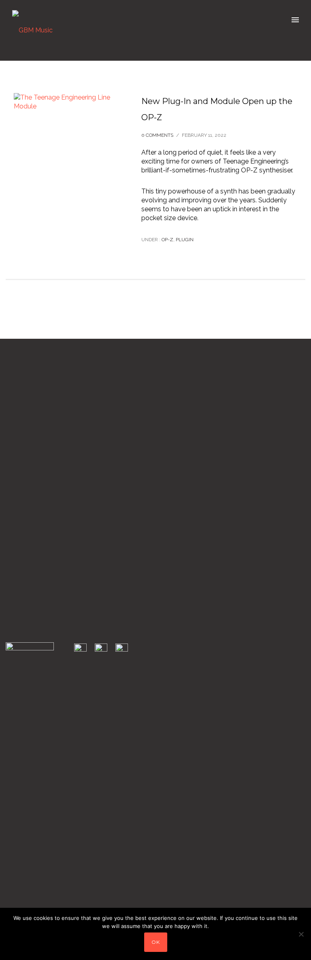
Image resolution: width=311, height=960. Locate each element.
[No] (301, 934)
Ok (155, 942)
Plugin (185, 239)
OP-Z (166, 239)
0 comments (157, 135)
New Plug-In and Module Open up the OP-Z (216, 109)
